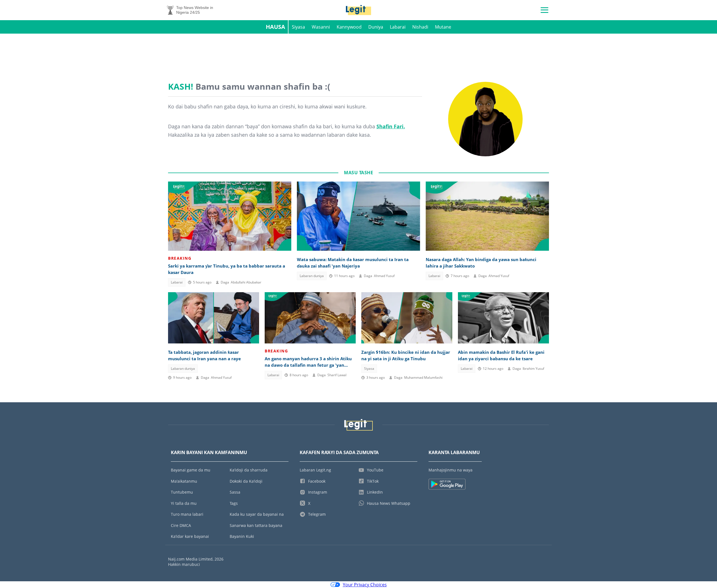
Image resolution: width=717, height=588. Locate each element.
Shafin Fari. (390, 126)
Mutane (443, 27)
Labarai (398, 27)
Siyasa (298, 27)
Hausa (275, 27)
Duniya (375, 27)
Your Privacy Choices (365, 585)
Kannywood (349, 27)
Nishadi (420, 27)
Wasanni (321, 27)
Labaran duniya (312, 275)
